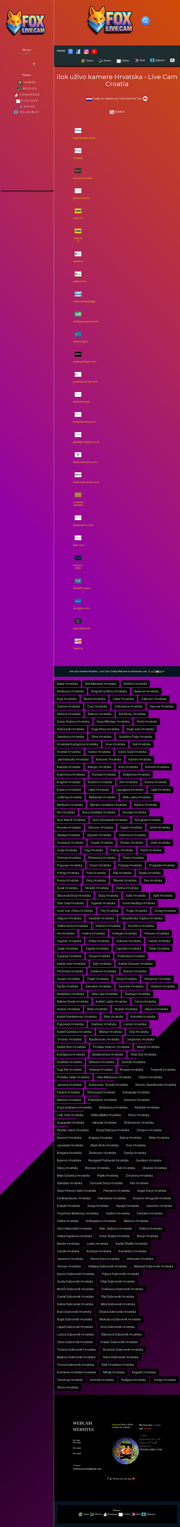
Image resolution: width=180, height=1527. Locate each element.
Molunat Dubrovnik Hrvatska (153, 1266)
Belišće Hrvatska (135, 684)
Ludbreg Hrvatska (69, 797)
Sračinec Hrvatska (103, 1024)
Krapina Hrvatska (69, 782)
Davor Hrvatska (138, 1115)
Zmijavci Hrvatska (149, 1130)
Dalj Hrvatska (102, 964)
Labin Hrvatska (98, 789)
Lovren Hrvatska (135, 1024)
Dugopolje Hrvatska (70, 1122)
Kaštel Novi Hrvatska (71, 1047)
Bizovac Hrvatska (97, 1168)
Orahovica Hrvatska (132, 835)
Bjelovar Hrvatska (146, 691)
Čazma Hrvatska (68, 706)
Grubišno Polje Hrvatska (135, 737)
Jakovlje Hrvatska (104, 1122)
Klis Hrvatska (139, 1183)
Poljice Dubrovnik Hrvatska (120, 1274)
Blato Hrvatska (97, 1009)
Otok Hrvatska (160, 842)
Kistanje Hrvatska (98, 1251)
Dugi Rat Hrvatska (69, 1069)
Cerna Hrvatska (145, 1001)
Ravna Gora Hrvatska (105, 1259)
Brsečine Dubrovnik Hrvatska (123, 1349)
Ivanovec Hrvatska (159, 1206)
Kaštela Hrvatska (68, 767)
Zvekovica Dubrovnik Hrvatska (122, 1289)
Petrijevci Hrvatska (116, 1190)
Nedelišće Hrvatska (70, 994)
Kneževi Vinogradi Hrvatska (152, 1198)
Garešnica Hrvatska (70, 737)
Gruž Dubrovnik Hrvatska (117, 1327)
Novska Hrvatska (69, 827)
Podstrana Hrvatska (131, 956)
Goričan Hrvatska (133, 1062)
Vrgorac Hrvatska (69, 941)
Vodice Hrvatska (93, 933)
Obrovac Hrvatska (100, 827)
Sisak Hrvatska (67, 888)
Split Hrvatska (162, 895)
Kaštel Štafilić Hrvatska (131, 1243)
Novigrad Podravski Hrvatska (108, 1160)
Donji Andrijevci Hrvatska (74, 1107)
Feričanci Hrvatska (150, 1213)
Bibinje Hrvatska (110, 1032)
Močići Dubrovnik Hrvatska (75, 1289)
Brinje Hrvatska (147, 1236)
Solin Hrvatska (136, 895)
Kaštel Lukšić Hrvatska (111, 1001)
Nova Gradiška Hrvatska (98, 812)
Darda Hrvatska (67, 986)
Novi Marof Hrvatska (71, 820)
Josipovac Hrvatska (140, 1039)
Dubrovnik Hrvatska (70, 729)
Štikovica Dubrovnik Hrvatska (121, 1334)
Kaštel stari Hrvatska (71, 964)
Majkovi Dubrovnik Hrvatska (76, 1357)
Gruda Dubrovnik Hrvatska (75, 1281)
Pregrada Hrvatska (162, 865)
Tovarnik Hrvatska (162, 1069)
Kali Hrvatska (126, 1168)
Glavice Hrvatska (156, 1009)
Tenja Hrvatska (126, 979)
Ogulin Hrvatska (131, 827)
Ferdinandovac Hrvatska (74, 1198)
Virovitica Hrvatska (141, 926)
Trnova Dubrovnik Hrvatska (75, 1365)
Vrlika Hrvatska (98, 941)
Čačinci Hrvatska (150, 1077)
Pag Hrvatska (94, 850)
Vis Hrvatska (66, 933)
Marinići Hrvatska (69, 1100)
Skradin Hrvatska (97, 888)
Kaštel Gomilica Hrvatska (74, 1032)
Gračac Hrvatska (68, 1009)
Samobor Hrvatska (98, 986)
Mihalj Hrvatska (114, 1372)
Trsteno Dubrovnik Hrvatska (76, 1349)
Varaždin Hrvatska (101, 918)
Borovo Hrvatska (135, 971)
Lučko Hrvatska (97, 1243)
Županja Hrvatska (69, 956)
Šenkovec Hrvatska (102, 1153)
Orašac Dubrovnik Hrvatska (119, 1342)
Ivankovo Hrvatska (103, 971)
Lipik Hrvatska (160, 789)
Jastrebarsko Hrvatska (73, 759)
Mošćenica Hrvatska (113, 1107)
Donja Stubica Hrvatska (73, 721)
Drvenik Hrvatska (102, 1380)
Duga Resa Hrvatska (105, 729)
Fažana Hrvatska (68, 1092)
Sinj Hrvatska (153, 880)
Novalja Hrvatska (134, 812)
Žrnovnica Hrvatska (139, 1175)
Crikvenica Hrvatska (128, 706)
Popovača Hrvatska (70, 1024)
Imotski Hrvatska (69, 752)
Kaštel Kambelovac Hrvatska (77, 1016)
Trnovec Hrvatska (69, 1039)
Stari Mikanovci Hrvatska (114, 1077)
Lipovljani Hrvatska (70, 1145)
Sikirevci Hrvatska (135, 1221)
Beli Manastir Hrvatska (100, 684)
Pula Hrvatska (96, 873)
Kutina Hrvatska (156, 782)
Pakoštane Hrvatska (112, 1198)
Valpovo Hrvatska (69, 918)
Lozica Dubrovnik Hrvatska (75, 1334)
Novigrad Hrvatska (147, 820)
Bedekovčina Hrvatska (107, 1054)
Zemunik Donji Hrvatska (106, 1183)
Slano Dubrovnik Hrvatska (120, 1357)
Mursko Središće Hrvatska (108, 805)
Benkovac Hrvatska (70, 691)
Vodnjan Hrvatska (124, 933)
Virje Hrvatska (139, 1032)
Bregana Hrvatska (69, 1153)
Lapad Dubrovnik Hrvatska (75, 1327)
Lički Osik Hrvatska (70, 1115)
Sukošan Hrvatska (69, 1183)
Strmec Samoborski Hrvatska (155, 1085)
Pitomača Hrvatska (70, 971)
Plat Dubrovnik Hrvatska (117, 1296)
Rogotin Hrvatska (144, 1372)
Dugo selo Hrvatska (140, 729)
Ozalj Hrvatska (67, 850)
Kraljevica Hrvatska (136, 774)
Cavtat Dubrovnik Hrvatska (75, 1296)
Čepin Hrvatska (97, 979)
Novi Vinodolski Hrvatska (110, 820)
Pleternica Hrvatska (101, 858)
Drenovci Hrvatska (137, 1100)
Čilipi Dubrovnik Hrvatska (117, 1281)
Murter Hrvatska (68, 1243)
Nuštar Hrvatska (126, 1009)
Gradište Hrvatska (69, 1062)
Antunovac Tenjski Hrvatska (108, 1085)
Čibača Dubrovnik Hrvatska (117, 1312)
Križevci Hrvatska (100, 782)
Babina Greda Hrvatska (72, 1001)
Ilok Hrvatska (142, 744)
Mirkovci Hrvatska (101, 1062)
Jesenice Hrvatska (70, 1259)
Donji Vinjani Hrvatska (114, 1236)
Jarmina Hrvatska (69, 1085)
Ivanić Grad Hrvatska (132, 752)
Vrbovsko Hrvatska (140, 1259)
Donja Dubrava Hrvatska (112, 1130)
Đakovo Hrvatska (99, 714)
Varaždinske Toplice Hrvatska (141, 918)
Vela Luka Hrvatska (104, 994)
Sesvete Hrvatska (131, 986)
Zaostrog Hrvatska (70, 1380)
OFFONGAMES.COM (150, 1449)
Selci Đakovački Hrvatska (74, 1228)
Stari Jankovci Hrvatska (115, 1228)
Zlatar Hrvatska (158, 948)
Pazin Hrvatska (150, 850)
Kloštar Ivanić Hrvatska (73, 1130)
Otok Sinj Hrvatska (143, 1054)
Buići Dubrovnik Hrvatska (74, 1312)
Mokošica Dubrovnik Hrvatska (120, 1319)
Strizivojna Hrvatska (101, 1092)
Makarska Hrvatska (102, 797)
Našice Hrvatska (145, 805)
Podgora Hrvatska (133, 1380)
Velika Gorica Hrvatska (72, 926)
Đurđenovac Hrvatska (104, 1039)
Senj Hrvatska (96, 880)
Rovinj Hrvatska (68, 880)
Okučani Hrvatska (154, 1168)
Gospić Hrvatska (68, 979)
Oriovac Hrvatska (69, 1266)
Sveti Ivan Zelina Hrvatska (75, 911)
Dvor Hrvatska (136, 1145)
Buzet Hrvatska (94, 699)
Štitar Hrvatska (159, 1138)
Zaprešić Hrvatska (128, 948)
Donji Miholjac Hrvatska (113, 721)
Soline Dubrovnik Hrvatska (75, 1304)
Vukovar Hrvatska (129, 941)
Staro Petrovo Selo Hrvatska (76, 1190)
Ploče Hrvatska (133, 858)
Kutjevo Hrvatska (69, 789)
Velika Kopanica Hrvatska (74, 1236)
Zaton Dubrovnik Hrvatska (75, 1342)
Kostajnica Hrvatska (71, 1054)
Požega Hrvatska (130, 865)
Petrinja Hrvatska (69, 858)
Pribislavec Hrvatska (102, 1100)
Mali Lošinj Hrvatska (137, 797)
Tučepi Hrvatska (164, 1380)
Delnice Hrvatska (69, 714)
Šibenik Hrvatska (124, 880)
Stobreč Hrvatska (163, 986)
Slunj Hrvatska (108, 895)
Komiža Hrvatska (157, 767)
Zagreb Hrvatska (96, 948)
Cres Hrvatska (97, 706)
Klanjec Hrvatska (99, 767)
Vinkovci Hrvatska (107, 926)
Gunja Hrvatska (99, 956)
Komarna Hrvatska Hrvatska (76, 1372)
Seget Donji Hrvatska (151, 1190)
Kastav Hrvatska (139, 759)
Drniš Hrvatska (147, 721)
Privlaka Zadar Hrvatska (73, 1077)
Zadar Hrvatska (67, 948)
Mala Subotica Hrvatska (73, 1175)
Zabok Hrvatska (159, 941)
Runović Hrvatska (69, 1138)
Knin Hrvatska (128, 767)
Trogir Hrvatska (136, 911)
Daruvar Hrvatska (161, 706)
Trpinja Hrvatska (134, 1153)
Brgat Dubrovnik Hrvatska (74, 1319)
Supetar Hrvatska (103, 903)
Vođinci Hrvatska (118, 1213)
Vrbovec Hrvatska (156, 933)
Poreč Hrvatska (100, 865)
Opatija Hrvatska (68, 835)
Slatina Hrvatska (127, 888)
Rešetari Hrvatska (147, 1107)
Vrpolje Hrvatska (127, 1206)
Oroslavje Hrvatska (70, 842)
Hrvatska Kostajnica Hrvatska (77, 744)
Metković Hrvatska (70, 805)
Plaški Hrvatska (107, 1175)
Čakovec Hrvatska (154, 699)
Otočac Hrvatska (131, 842)
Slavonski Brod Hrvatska (74, 895)
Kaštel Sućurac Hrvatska (136, 964)
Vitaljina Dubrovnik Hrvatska (107, 1266)
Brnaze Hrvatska (131, 1069)
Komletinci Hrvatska (132, 1251)
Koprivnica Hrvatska (71, 774)
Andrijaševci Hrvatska (101, 1221)
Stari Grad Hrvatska (70, 903)
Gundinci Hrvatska (148, 1160)
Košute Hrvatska (68, 1206)
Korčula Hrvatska (104, 774)
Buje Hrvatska (66, 699)
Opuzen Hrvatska (99, 835)
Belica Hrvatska (130, 1138)
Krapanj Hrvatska (100, 1138)
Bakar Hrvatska (67, 684)
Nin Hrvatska (66, 812)
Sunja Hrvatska (97, 1206)
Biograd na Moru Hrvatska (109, 691)
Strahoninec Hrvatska (139, 1122)
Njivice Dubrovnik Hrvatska (75, 1274)
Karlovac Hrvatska (108, 759)
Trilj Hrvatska (109, 911)
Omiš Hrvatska (160, 827)
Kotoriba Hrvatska (143, 1016)
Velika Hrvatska (67, 1221)
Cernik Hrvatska (68, 1251)
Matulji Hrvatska (148, 1047)
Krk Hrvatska (128, 782)
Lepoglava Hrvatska (129, 789)
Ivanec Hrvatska (99, 752)
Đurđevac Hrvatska (132, 714)
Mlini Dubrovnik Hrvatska (118, 1304)
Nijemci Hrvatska (69, 1160)
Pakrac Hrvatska (121, 850)
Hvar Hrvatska (115, 744)
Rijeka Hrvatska (149, 873)
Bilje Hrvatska (113, 1016)
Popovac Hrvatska (69, 865)
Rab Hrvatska (122, 873)
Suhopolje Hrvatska (136, 1092)
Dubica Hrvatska (150, 1228)
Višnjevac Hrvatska (157, 979)
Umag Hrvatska (165, 911)
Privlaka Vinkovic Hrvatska (111, 1047)
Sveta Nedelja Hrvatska (139, 903)
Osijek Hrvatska (102, 842)
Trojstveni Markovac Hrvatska (77, 1213)
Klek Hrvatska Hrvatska (118, 1365)
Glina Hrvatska (101, 737)
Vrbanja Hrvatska (101, 1069)
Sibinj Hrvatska (67, 1168)
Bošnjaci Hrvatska (137, 994)
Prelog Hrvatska (68, 873)
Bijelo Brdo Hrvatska (105, 1145)
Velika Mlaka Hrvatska (106, 1115)
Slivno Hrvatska (68, 1387)
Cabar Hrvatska (123, 699)
